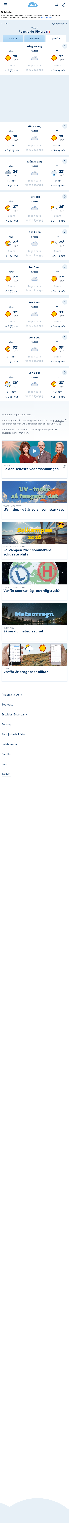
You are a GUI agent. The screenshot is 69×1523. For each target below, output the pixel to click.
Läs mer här (46, 17)
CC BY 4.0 (59, 420)
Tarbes (6, 774)
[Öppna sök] (56, 5)
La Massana (9, 744)
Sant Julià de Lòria (13, 734)
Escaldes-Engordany (14, 714)
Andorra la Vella (12, 694)
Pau (4, 764)
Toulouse (7, 704)
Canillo (6, 754)
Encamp (7, 724)
